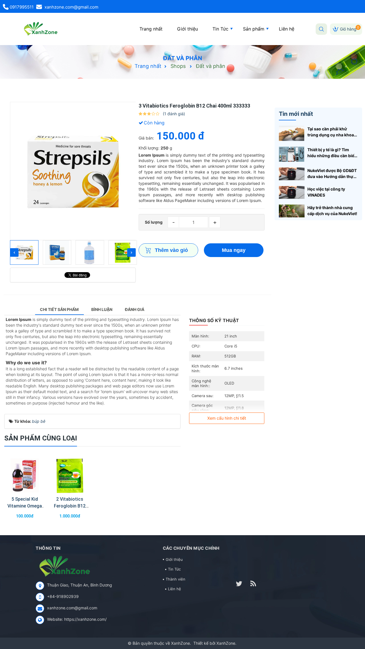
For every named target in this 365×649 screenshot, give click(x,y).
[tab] (59, 309)
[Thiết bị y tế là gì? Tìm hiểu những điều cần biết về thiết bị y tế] (292, 153)
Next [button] (131, 252)
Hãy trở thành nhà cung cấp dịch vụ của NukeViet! (332, 210)
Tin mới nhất (296, 113)
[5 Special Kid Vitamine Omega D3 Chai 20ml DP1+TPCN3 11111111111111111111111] (24, 475)
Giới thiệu (187, 29)
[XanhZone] (39, 28)
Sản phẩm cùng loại (40, 438)
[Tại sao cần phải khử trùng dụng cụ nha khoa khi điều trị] (292, 133)
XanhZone (180, 643)
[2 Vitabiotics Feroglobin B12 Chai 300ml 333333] (69, 475)
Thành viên (175, 579)
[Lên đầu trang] (353, 614)
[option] (73, 171)
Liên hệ (286, 29)
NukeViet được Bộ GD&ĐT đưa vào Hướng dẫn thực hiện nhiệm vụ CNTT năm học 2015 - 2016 (332, 173)
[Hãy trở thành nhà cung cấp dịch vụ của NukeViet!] (292, 210)
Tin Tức (220, 29)
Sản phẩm (253, 29)
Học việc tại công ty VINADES (326, 192)
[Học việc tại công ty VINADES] (292, 191)
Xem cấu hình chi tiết (226, 418)
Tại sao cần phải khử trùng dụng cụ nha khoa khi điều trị (330, 132)
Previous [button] (14, 252)
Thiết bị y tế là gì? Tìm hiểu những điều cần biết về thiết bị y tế (331, 153)
